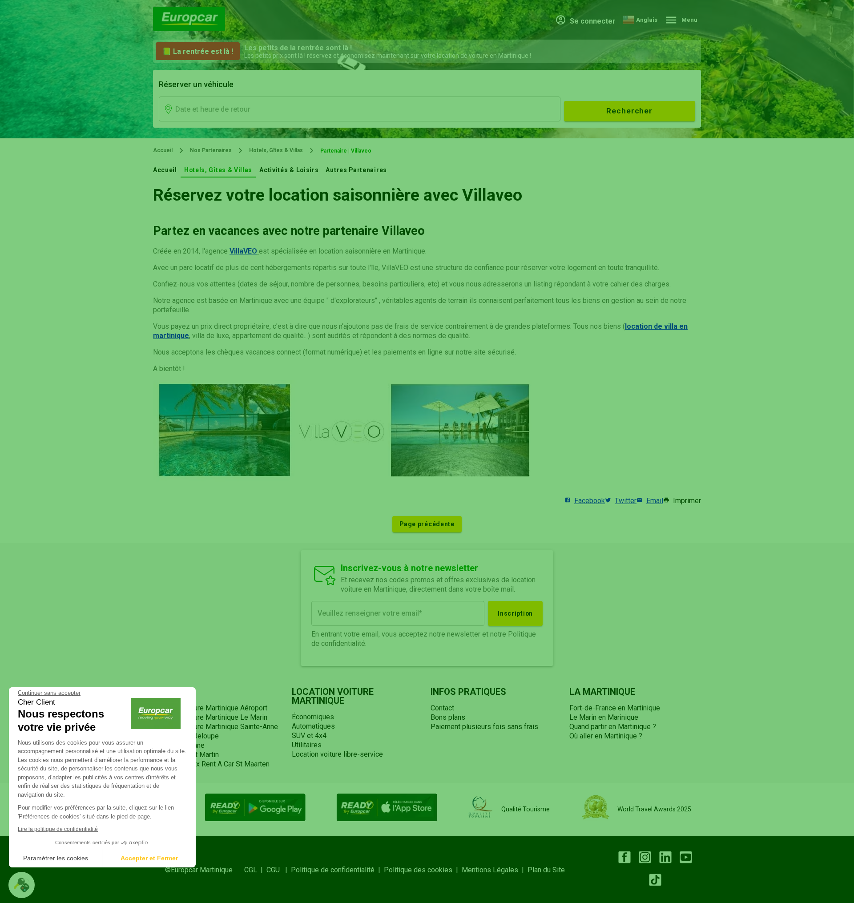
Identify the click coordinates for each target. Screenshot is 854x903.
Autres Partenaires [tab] (356, 169)
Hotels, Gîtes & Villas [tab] (218, 169)
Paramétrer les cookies (55, 858)
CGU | (278, 870)
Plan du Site (546, 870)
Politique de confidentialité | (337, 870)
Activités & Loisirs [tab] (288, 169)
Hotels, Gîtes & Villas (276, 150)
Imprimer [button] (687, 500)
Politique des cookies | (423, 870)
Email (654, 500)
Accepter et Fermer (149, 858)
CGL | (255, 870)
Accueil (163, 150)
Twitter (625, 500)
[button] (21, 885)
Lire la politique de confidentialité (58, 829)
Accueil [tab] (165, 169)
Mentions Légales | (495, 870)
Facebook (589, 500)
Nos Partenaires (211, 150)
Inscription (515, 613)
